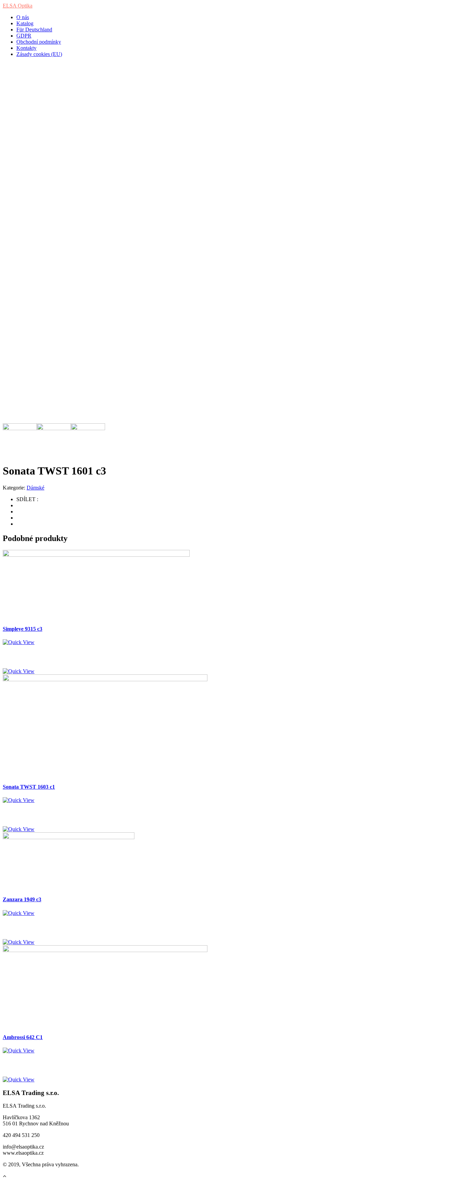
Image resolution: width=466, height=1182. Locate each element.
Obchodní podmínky (38, 42)
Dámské (35, 488)
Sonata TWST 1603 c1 (29, 787)
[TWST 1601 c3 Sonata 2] (105, 224)
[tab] (20, 428)
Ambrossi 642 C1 (23, 1037)
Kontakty (26, 48)
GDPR (23, 36)
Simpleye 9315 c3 (22, 629)
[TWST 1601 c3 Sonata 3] (105, 326)
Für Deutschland (34, 29)
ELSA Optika (17, 6)
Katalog (24, 23)
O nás (22, 17)
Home (23, 83)
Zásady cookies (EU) (39, 54)
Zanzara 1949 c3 (22, 899)
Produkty (26, 95)
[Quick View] (18, 642)
